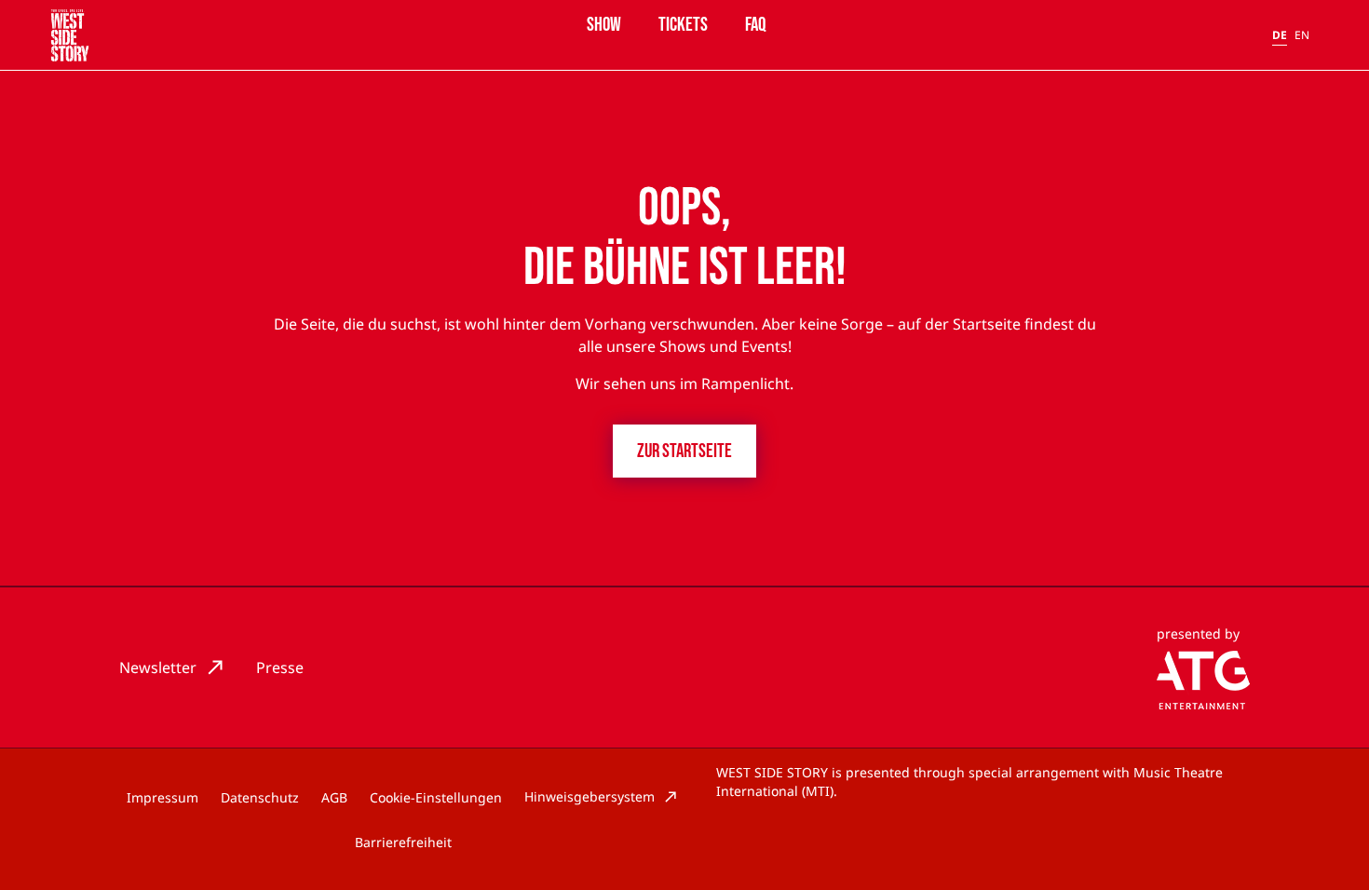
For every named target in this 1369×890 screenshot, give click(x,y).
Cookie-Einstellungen (436, 797)
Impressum (162, 797)
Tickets (683, 24)
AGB (334, 797)
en (1301, 35)
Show (604, 24)
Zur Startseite (684, 451)
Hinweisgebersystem (589, 796)
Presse (280, 667)
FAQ (755, 24)
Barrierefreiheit (403, 842)
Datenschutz (260, 797)
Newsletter (158, 667)
